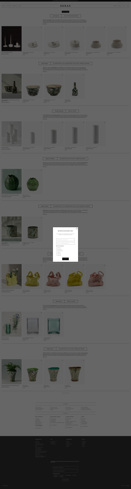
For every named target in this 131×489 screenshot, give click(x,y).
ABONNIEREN (65, 258)
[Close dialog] (77, 228)
